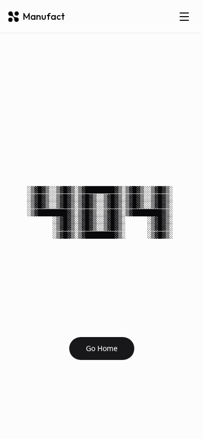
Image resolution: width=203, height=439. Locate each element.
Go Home (102, 348)
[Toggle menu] (184, 16)
